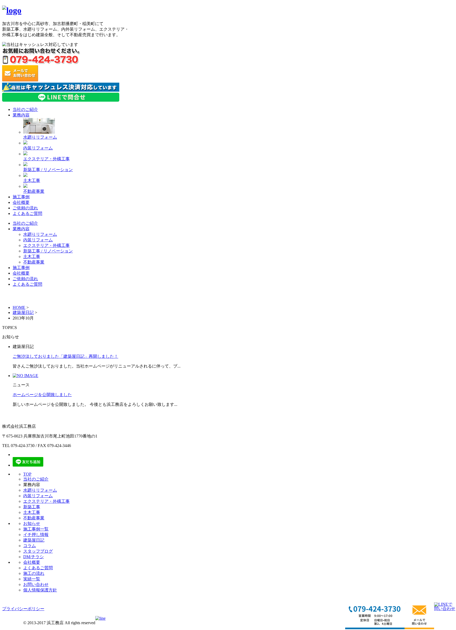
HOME (19, 307)
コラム (29, 545)
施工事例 (21, 197)
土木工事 (31, 180)
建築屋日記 (23, 312)
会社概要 (21, 202)
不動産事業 (33, 191)
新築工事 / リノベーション (48, 169)
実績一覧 (31, 579)
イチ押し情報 (36, 534)
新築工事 (31, 507)
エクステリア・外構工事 (46, 159)
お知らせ (31, 523)
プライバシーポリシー (23, 609)
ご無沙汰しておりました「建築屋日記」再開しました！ (65, 356)
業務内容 (21, 115)
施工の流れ (33, 573)
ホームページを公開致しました (42, 394)
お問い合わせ (36, 584)
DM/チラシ (33, 556)
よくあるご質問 (27, 213)
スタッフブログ (38, 551)
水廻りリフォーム (40, 137)
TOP (27, 474)
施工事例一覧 (36, 529)
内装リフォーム (38, 148)
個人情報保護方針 (40, 590)
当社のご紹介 (25, 109)
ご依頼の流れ (25, 208)
